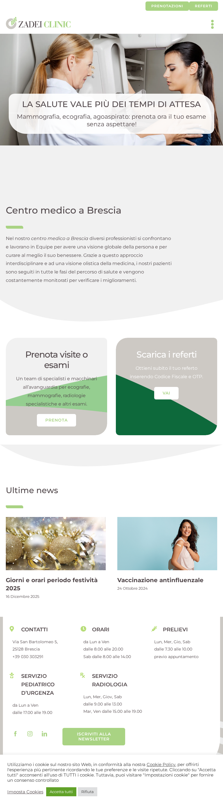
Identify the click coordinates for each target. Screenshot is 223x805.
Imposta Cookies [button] (25, 792)
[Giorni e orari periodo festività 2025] (56, 543)
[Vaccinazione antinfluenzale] (167, 543)
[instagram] (30, 734)
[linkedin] (44, 734)
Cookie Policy (161, 764)
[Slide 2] (111, 89)
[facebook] (15, 734)
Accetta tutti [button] (61, 791)
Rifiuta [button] (87, 791)
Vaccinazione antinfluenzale (160, 580)
